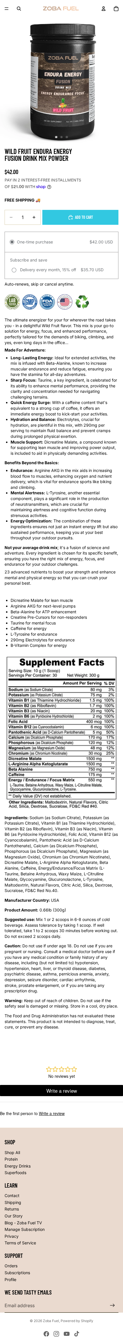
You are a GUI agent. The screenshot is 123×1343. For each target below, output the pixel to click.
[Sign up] (112, 1305)
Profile (10, 1279)
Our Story (14, 1215)
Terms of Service (20, 1242)
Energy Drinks (18, 1166)
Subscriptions (17, 1272)
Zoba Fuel (51, 1321)
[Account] (103, 8)
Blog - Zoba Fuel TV (23, 1222)
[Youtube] (66, 1333)
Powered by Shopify (77, 1321)
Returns (12, 1209)
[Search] (19, 8)
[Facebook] (46, 1333)
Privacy (12, 1236)
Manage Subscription (25, 1229)
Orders (11, 1265)
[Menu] (6, 8)
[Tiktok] (76, 1333)
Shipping (13, 1202)
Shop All (12, 1152)
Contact (12, 1195)
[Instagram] (56, 1333)
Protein (11, 1159)
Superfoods (15, 1172)
